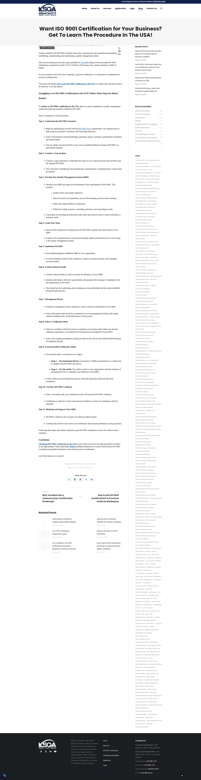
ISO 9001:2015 (139, 667)
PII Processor (138, 620)
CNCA (146, 564)
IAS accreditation (150, 676)
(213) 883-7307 (151, 761)
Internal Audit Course (140, 645)
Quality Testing (139, 576)
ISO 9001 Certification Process (143, 194)
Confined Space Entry (140, 557)
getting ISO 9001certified (141, 363)
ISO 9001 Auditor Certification (151, 385)
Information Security (140, 623)
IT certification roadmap (152, 182)
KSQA (159, 592)
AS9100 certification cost (141, 360)
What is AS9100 (139, 204)
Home (105, 741)
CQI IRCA (137, 598)
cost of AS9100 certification (142, 438)
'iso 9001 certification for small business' (145, 270)
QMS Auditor (138, 601)
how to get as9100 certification (143, 245)
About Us (106, 746)
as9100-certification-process (142, 348)
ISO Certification (157, 576)
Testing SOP (138, 582)
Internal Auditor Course (141, 664)
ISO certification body (152, 698)
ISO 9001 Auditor (139, 648)
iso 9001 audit (157, 173)
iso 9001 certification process (142, 454)
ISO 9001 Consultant (140, 232)
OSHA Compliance (140, 561)
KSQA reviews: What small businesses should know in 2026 (148, 79)
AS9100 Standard (152, 201)
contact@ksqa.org (146, 773)
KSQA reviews (153, 692)
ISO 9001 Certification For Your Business (145, 191)
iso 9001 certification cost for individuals (145, 213)
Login (105, 765)
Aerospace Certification (141, 714)
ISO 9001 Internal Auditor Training (144, 658)
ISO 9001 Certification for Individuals (144, 382)
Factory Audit (138, 570)
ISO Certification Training (153, 651)
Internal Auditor (147, 601)
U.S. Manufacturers (140, 573)
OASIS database (153, 702)
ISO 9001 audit (152, 363)
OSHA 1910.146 (155, 554)
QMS (148, 720)
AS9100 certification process (142, 357)
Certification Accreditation (141, 727)
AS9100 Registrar (152, 714)
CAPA (140, 579)
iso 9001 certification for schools (143, 210)
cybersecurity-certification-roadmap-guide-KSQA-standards (64, 520)
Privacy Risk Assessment (149, 620)
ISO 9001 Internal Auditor (141, 642)
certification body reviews (141, 702)
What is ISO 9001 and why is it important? (145, 373)
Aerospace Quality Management (143, 711)
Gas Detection (157, 557)
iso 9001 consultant (140, 492)
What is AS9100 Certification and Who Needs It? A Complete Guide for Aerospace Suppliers (148, 54)
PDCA (136, 579)
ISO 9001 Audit (139, 429)
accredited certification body (151, 683)
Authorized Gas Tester (141, 554)
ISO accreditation (152, 689)
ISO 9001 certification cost (141, 344)
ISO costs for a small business (143, 442)
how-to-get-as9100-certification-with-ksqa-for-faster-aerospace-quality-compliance (109, 546)
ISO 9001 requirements (141, 295)
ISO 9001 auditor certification (142, 292)
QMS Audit (151, 626)
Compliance (158, 567)
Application (107, 760)
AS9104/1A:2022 (139, 517)
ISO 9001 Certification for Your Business (145, 535)
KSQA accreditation (140, 673)
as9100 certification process (150, 254)
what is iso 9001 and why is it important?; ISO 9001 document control (148, 328)
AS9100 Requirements (141, 201)
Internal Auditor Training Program (143, 633)
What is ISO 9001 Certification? (143, 445)
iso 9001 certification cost (141, 304)
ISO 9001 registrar (140, 686)
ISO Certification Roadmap (141, 391)
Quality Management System (152, 179)
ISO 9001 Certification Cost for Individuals (145, 263)
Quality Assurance (148, 579)
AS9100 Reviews (144, 708)
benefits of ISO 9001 (156, 548)
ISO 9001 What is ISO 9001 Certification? (145, 520)
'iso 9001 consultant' (140, 267)
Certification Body (139, 717)
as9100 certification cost (153, 232)
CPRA (150, 614)
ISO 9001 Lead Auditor (141, 595)
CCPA (147, 614)
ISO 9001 (150, 169)
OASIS (160, 720)
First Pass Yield (147, 582)
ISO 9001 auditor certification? (142, 338)
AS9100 (137, 708)
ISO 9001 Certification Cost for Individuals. (146, 398)
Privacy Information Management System (145, 611)
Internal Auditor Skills (149, 667)
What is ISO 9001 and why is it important (145, 423)
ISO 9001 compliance (156, 426)
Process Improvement (140, 586)
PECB (152, 598)
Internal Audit (148, 589)
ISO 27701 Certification (147, 608)
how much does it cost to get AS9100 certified (146, 542)
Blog (104, 770)
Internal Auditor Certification (154, 645)
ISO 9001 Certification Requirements (144, 226)
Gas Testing (150, 557)
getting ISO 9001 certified (141, 501)
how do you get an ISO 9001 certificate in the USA (147, 435)
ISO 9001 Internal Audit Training (151, 655)
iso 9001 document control (141, 248)
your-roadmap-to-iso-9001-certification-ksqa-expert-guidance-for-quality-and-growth (64, 546)
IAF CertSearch (139, 680)
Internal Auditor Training (141, 636)
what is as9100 (155, 245)
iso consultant (138, 254)
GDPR (143, 614)
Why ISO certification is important (143, 529)
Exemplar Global (145, 598)
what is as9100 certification (142, 257)
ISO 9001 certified (139, 179)
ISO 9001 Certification (110, 750)
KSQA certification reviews (142, 692)
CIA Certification (153, 642)
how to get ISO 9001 (153, 360)
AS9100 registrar (150, 686)
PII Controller (157, 617)
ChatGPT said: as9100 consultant (153, 517)
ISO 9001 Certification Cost (142, 223)
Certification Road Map (111, 755)
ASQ (155, 598)
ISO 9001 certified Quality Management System (147, 489)
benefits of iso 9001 (140, 323)
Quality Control (157, 579)
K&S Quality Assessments (155, 705)
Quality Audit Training (151, 670)
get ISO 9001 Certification (141, 176)
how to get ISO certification (142, 539)
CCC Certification (139, 564)
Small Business (148, 576)
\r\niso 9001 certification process (143, 185)
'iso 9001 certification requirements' (144, 273)
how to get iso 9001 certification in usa (82, 467)
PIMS (158, 611)
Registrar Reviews (140, 723)
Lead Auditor (138, 626)
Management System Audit (151, 629)
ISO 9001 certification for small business (145, 298)
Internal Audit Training (141, 661)
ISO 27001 (138, 614)
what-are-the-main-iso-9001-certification (107, 532)
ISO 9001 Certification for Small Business (145, 229)
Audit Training (139, 604)
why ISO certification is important (152, 429)
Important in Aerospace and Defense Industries (147, 532)
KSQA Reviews (154, 720)
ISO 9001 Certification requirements (144, 379)
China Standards (147, 570)
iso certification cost (140, 182)
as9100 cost (153, 235)
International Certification (152, 573)
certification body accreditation (151, 680)
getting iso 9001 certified (141, 260)
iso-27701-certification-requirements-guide (61, 532)
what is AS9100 (153, 304)
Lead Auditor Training (153, 595)
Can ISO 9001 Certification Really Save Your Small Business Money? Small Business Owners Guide (148, 67)
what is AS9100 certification (142, 354)
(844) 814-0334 (153, 769)
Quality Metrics (153, 592)
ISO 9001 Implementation (141, 592)
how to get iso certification (150, 204)
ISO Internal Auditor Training (142, 639)
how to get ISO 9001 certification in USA (145, 526)
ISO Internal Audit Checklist (155, 664)
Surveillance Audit (139, 670)
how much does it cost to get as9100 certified (146, 241)
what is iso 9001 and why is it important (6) (146, 310)
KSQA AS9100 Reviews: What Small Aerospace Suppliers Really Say (147, 89)
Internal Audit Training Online (152, 648)
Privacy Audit (158, 623)
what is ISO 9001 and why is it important (145, 473)
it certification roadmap (154, 317)
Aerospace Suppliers (140, 720)
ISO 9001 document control (142, 163)
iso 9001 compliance (156, 166)
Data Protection (150, 623)
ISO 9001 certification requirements (144, 341)
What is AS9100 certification (142, 523)
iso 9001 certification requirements (144, 301)
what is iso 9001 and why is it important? (145, 476)
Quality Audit (138, 655)
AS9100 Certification (152, 198)
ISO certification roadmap (141, 376)
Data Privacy (149, 617)
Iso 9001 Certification (140, 198)
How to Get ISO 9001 (140, 404)
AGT (149, 554)
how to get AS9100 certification (143, 545)
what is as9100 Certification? (142, 288)
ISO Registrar (149, 723)
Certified (154, 551)
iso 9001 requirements (141, 169)
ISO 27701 (138, 608)
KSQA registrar (158, 695)
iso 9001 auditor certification (142, 166)
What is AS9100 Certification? (142, 548)
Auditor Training (139, 629)
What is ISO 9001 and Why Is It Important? (145, 285)
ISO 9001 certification (47, 48)
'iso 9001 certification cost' (142, 276)
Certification (148, 551)
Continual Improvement (153, 586)
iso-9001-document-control (155, 351)
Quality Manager (157, 604)
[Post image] (44, 522)
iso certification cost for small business (145, 207)
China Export (152, 564)
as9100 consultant (140, 160)
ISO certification (139, 683)
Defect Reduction (139, 589)
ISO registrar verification (141, 705)
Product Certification (140, 567)
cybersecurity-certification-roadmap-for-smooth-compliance (109, 520)
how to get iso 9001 (154, 260)
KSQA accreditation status (152, 673)
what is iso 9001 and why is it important (145, 251)
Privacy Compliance (140, 617)
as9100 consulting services (153, 160)
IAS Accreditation (149, 717)
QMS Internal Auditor (140, 651)
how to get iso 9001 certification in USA (145, 401)
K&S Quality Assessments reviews (144, 695)
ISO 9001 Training (152, 661)
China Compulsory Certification (153, 561)
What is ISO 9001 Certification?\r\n (144, 173)
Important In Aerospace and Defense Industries (147, 188)
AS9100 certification (140, 676)
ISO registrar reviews (140, 698)
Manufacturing (150, 567)
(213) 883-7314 (149, 765)
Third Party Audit (156, 601)
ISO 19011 (145, 626)
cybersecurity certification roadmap (144, 388)
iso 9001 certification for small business (145, 495)
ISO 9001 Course (148, 604)
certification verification (141, 689)
